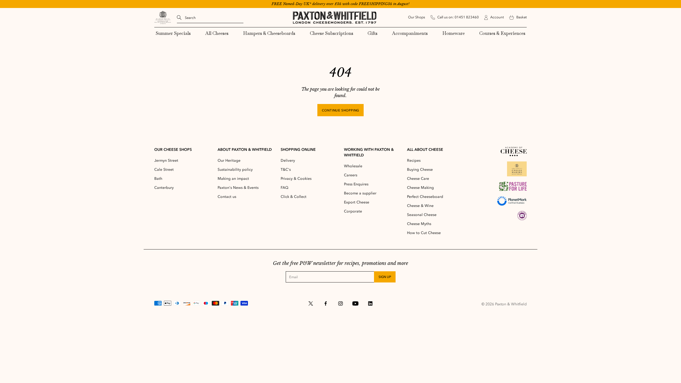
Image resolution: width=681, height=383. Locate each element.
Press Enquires (356, 184)
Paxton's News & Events (238, 187)
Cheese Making (420, 187)
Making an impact (233, 178)
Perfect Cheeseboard (425, 196)
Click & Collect (293, 196)
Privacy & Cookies (296, 178)
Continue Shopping (340, 110)
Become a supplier (360, 193)
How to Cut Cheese (424, 232)
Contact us (227, 196)
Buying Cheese (420, 169)
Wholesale (353, 166)
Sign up (385, 277)
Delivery (288, 160)
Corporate (353, 211)
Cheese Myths (419, 223)
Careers (350, 175)
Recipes (414, 160)
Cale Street (164, 169)
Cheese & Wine (420, 205)
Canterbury (164, 187)
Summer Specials (173, 33)
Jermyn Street (166, 160)
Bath (158, 178)
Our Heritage (229, 160)
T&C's (286, 169)
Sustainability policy (235, 169)
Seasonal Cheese (422, 214)
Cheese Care (418, 178)
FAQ (284, 187)
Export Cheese (356, 202)
